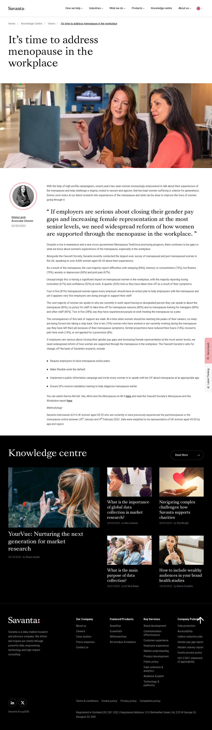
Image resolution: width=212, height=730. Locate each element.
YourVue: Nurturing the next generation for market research (45, 542)
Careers (80, 631)
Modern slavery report (190, 647)
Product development (156, 656)
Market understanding (156, 651)
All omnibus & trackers (123, 642)
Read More (181, 455)
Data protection (186, 625)
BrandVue (115, 625)
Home (11, 23)
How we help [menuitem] (72, 8)
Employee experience (156, 645)
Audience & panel (154, 676)
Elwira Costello (185, 586)
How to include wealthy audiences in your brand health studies (180, 576)
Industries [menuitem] (95, 8)
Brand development (155, 625)
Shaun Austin (33, 557)
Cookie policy (109, 701)
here (128, 396)
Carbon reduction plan (190, 636)
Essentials (116, 631)
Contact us (82, 647)
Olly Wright (182, 523)
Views (51, 23)
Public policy (151, 661)
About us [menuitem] (184, 8)
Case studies (83, 636)
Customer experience (156, 640)
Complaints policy (150, 701)
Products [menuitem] (137, 8)
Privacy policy (128, 701)
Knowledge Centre (31, 23)
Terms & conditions (87, 701)
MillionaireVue (118, 636)
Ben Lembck (131, 523)
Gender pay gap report (190, 642)
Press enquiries (85, 642)
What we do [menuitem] (116, 8)
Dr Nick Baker (132, 586)
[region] (200, 8)
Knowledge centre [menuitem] (161, 8)
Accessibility (185, 631)
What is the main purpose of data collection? (122, 576)
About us (81, 625)
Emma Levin (19, 217)
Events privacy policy (190, 652)
